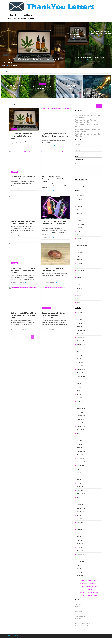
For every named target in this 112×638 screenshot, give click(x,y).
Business (79, 202)
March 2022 (80, 490)
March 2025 (80, 365)
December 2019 (81, 554)
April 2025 (80, 362)
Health (79, 242)
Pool (78, 274)
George (4, 65)
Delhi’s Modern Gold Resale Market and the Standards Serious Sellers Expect (23, 315)
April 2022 (80, 486)
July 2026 (79, 316)
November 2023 (81, 419)
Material (79, 263)
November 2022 (81, 462)
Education (89, 53)
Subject (77, 156)
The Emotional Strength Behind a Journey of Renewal (89, 57)
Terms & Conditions (85, 586)
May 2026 (79, 319)
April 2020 (80, 543)
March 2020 (80, 547)
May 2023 (79, 440)
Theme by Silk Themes (15, 636)
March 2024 (80, 405)
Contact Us (83, 580)
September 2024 (81, 383)
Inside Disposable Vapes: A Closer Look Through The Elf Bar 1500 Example (54, 223)
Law (78, 249)
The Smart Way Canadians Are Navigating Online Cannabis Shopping (31, 61)
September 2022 (81, 469)
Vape (44, 216)
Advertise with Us (93, 583)
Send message (80, 186)
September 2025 (81, 344)
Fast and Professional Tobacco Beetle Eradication (53, 269)
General (6, 55)
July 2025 (79, 351)
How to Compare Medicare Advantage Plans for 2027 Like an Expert (69, 86)
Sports (79, 284)
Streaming (79, 288)
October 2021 (80, 504)
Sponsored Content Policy (90, 595)
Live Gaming (80, 252)
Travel (78, 298)
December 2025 (81, 337)
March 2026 (80, 326)
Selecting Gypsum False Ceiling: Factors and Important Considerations (53, 315)
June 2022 (79, 479)
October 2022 (80, 465)
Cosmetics (79, 206)
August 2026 (80, 312)
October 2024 (80, 380)
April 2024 (80, 401)
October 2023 (80, 422)
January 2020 (80, 550)
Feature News (80, 224)
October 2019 (80, 561)
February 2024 (81, 408)
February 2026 (81, 330)
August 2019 (80, 568)
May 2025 (79, 358)
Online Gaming (81, 270)
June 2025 (79, 355)
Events (79, 217)
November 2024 (81, 376)
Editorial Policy (89, 589)
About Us (95, 580)
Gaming (79, 234)
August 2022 (80, 472)
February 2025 (81, 369)
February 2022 (81, 494)
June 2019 (79, 572)
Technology (80, 291)
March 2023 (80, 447)
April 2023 (80, 444)
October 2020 (80, 533)
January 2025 (80, 373)
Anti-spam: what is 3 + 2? (81, 179)
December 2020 (81, 529)
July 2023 (79, 433)
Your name (77, 144)
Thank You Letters (20, 15)
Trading (79, 295)
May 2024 (79, 397)
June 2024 (79, 394)
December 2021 (81, 501)
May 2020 (79, 540)
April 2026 (80, 323)
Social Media (80, 281)
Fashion (79, 220)
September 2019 (81, 565)
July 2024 (79, 390)
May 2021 (79, 518)
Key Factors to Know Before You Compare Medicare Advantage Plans (100, 32)
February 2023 (81, 451)
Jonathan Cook (21, 282)
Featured (79, 227)
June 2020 (79, 536)
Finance (79, 231)
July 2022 (79, 476)
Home (89, 580)
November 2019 (81, 558)
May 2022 (79, 483)
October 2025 (80, 341)
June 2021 (79, 515)
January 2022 (80, 497)
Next (61, 337)
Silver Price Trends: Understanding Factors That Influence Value (23, 222)
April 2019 (80, 575)
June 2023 (79, 437)
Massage (79, 259)
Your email (77, 150)
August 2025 (80, 348)
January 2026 (80, 333)
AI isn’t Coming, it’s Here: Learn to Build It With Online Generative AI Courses (23, 270)
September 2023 (81, 426)
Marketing (80, 256)
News (78, 266)
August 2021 (80, 511)
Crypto (79, 210)
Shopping (79, 277)
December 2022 (81, 458)
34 (41, 337)
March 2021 (80, 522)
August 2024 (80, 387)
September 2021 (81, 508)
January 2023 (80, 454)
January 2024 (80, 412)
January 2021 (80, 526)
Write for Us (83, 583)
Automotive (80, 199)
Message (77, 163)
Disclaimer (95, 586)
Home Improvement (82, 245)
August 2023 (80, 430)
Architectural (46, 308)
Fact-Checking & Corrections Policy (89, 592)
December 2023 (81, 415)
